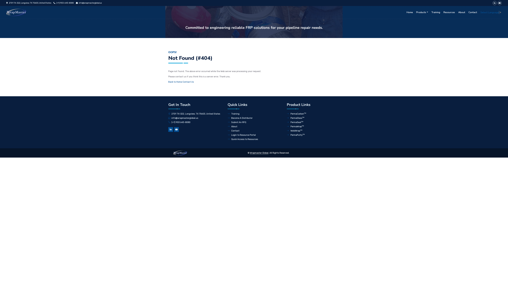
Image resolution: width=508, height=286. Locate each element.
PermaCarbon (298, 113)
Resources (449, 12)
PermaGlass (297, 118)
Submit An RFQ (238, 122)
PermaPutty (297, 134)
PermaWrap (297, 126)
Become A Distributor (242, 118)
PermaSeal (296, 122)
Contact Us (188, 82)
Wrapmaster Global (259, 153)
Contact (472, 12)
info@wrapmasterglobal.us (90, 3)
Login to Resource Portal (243, 135)
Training (435, 12)
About (461, 12)
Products (421, 12)
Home (410, 12)
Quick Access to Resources (244, 139)
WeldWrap (296, 130)
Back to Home (175, 82)
